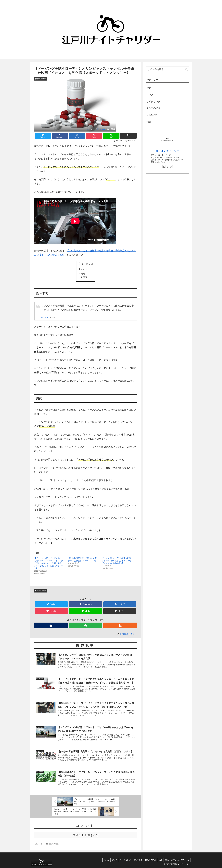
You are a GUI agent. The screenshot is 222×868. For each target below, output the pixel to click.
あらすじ (85, 269)
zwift (148, 88)
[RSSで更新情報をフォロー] (120, 625)
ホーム (106, 860)
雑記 (148, 121)
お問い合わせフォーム (180, 860)
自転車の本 (152, 115)
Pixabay (101, 129)
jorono (88, 129)
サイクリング (153, 101)
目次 (81, 263)
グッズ (149, 94)
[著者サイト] (51, 625)
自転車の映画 (41, 591)
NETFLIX (44, 317)
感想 (83, 273)
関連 (85, 277)
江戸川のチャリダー (167, 150)
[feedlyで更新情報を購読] (85, 625)
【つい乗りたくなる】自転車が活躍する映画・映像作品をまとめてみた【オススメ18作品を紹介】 (116, 560)
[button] (186, 69)
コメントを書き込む (85, 835)
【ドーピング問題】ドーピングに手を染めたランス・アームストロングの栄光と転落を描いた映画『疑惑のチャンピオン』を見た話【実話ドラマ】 (48, 563)
